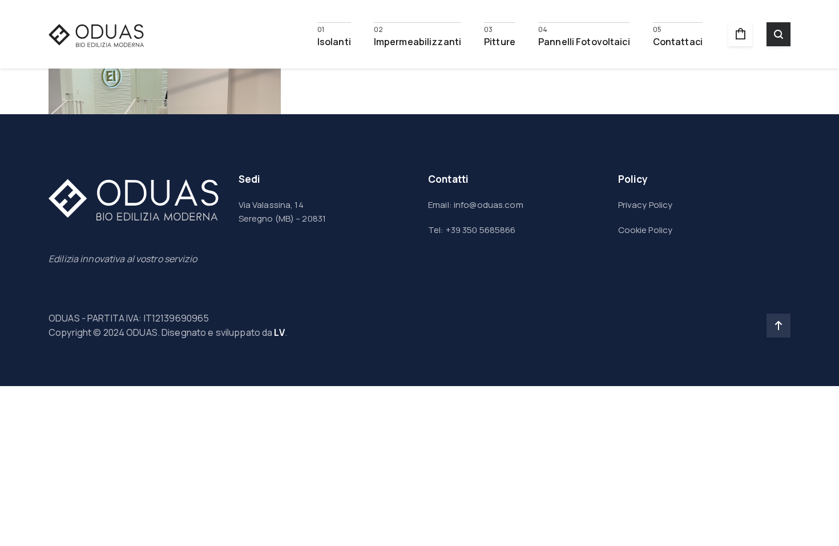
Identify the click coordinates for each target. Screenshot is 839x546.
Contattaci (678, 40)
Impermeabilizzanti (417, 40)
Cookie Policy (645, 230)
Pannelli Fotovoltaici (584, 40)
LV (279, 332)
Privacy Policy (645, 205)
